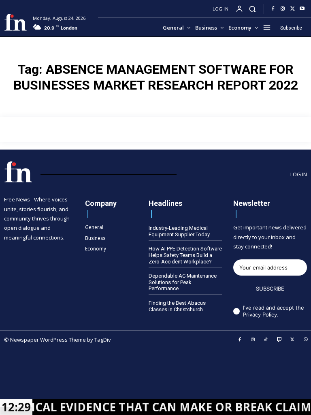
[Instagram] (283, 9)
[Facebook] (273, 9)
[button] (252, 8)
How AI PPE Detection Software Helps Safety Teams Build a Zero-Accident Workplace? (185, 255)
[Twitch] (279, 340)
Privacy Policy (260, 314)
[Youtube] (302, 9)
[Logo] (15, 22)
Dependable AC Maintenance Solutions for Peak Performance (183, 282)
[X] (292, 9)
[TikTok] (266, 340)
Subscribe (270, 288)
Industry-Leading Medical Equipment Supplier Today (179, 231)
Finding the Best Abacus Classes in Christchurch (177, 306)
